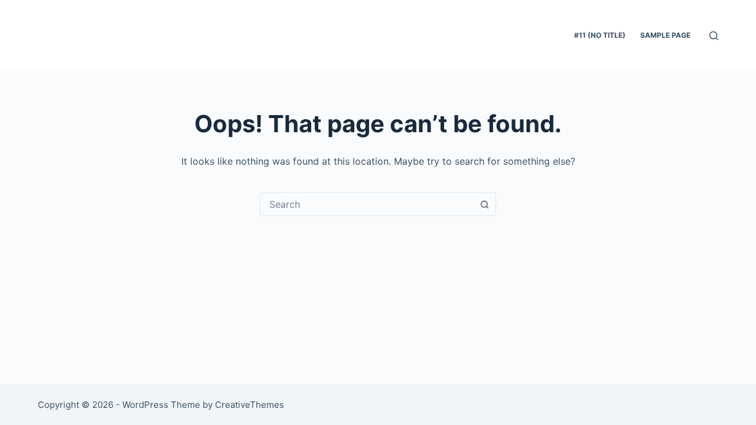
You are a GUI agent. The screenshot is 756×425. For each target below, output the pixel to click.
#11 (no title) (599, 35)
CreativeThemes (249, 404)
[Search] (713, 35)
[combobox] (366, 204)
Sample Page (665, 35)
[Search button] (484, 204)
